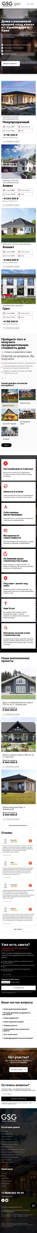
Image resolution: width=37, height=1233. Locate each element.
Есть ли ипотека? (10, 1034)
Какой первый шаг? (11, 1018)
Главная (3, 17)
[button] (6, 445)
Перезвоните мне (7, 1196)
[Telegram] (6, 1200)
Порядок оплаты (10, 1025)
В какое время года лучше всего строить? (15, 1030)
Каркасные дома (19, 305)
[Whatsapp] (3, 1200)
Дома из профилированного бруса (10, 119)
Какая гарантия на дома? (14, 1022)
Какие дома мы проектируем (15, 1009)
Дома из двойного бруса (25, 244)
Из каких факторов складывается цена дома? (16, 1013)
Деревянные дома (7, 117)
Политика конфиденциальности (11, 1207)
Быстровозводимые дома (8, 305)
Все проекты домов (12, 17)
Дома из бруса (15, 117)
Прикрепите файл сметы (10, 979)
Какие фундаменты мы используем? (18, 1038)
